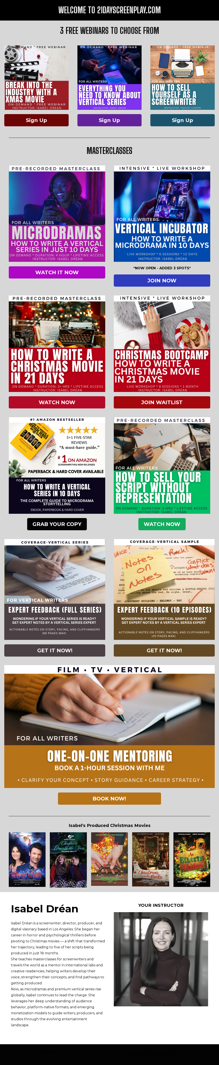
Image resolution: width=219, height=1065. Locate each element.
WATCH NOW (57, 402)
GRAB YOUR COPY (57, 524)
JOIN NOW (162, 280)
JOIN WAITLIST (162, 402)
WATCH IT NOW (57, 272)
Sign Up (36, 120)
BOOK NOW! (109, 798)
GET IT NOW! (55, 650)
